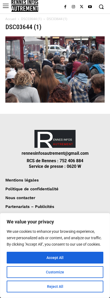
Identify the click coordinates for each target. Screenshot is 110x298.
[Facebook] (65, 7)
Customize (55, 272)
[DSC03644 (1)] (55, 101)
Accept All (55, 258)
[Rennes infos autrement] (24, 6)
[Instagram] (73, 7)
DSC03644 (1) (31, 19)
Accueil (10, 19)
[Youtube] (90, 7)
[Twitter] (81, 7)
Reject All (55, 286)
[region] (55, 255)
